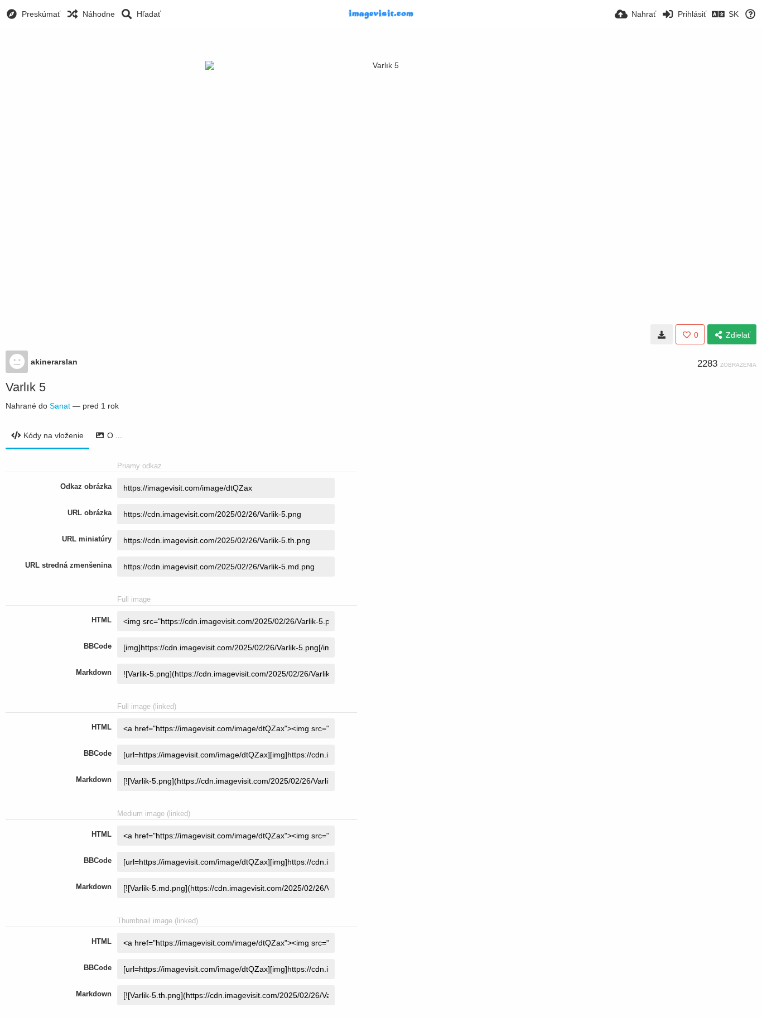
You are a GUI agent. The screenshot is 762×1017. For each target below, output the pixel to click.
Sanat (60, 405)
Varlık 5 (26, 387)
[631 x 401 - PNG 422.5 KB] (661, 334)
